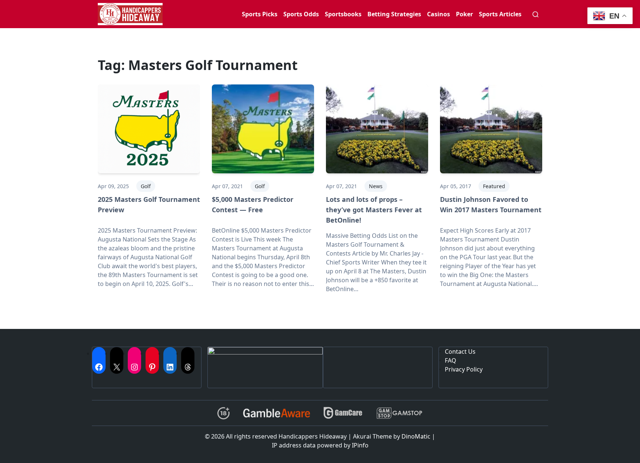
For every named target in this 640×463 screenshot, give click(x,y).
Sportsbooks (343, 14)
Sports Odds (301, 14)
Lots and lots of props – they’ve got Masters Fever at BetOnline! (374, 209)
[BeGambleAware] (276, 413)
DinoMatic (415, 436)
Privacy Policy (464, 369)
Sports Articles (500, 14)
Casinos (438, 14)
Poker (464, 14)
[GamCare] (343, 413)
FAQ (450, 360)
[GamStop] (399, 413)
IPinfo (360, 445)
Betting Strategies (394, 14)
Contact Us (460, 351)
